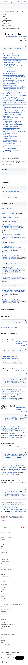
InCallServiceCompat (8, 59)
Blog (2, 546)
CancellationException (19, 394)
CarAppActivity (20, 87)
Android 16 (3, 589)
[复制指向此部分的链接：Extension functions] (18, 334)
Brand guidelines (15, 652)
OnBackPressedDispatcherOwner (11, 62)
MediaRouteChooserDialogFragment (12, 121)
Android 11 (3, 601)
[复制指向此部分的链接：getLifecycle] (10, 316)
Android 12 (3, 598)
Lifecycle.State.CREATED (10, 237)
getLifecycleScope (18, 212)
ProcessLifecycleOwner (9, 64)
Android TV (3, 581)
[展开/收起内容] (7, 15)
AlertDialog (21, 75)
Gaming (3, 554)
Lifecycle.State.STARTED (10, 280)
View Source (22, 38)
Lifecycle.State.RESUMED (10, 258)
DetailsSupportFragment (9, 92)
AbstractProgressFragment (10, 75)
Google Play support (5, 626)
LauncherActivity (21, 102)
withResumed (18, 247)
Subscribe (20, 658)
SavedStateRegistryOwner (10, 66)
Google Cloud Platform (6, 644)
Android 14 (3, 594)
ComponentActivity (16, 55)
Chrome (3, 640)
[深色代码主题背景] (26, 47)
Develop (13, 11)
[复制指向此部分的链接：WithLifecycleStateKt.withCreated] (10, 371)
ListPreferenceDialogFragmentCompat (13, 117)
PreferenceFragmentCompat (10, 143)
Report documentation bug (7, 624)
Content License (15, 517)
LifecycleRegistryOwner (20, 59)
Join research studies (6, 628)
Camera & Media (5, 561)
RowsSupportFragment (9, 147)
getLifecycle (6, 194)
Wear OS (3, 574)
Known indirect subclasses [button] (15, 112)
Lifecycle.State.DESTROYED (9, 398)
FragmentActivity (19, 99)
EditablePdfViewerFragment (10, 97)
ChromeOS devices (5, 576)
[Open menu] (2, 1)
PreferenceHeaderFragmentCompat (12, 145)
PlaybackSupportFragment (10, 140)
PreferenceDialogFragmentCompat (12, 141)
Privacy (2, 563)
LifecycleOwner (17, 48)
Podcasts (3, 548)
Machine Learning (5, 557)
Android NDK (4, 616)
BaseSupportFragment (9, 83)
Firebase (3, 642)
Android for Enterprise (6, 537)
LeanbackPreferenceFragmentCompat (13, 112)
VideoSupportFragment (9, 152)
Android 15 (3, 591)
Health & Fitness (4, 559)
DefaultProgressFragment (10, 90)
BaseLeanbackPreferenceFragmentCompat (14, 82)
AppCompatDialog (7, 80)
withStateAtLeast (19, 290)
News (2, 544)
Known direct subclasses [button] (15, 60)
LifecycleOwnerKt (7, 212)
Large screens (4, 572)
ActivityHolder (6, 55)
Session (23, 66)
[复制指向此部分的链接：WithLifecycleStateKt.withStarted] (12, 445)
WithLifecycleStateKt (8, 226)
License (7, 652)
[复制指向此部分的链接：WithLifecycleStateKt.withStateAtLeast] (14, 482)
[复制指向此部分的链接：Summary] (10, 182)
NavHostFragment (7, 135)
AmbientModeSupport (8, 76)
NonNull (11, 191)
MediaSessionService (8, 129)
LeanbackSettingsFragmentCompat (12, 114)
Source (2, 542)
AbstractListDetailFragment (10, 73)
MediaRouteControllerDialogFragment (13, 124)
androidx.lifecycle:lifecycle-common (18, 36)
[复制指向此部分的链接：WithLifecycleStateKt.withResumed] (11, 408)
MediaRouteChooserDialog (10, 123)
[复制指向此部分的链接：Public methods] (15, 310)
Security (3, 539)
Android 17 (3, 587)
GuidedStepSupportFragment (16, 100)
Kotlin (20, 42)
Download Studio (5, 613)
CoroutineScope (7, 216)
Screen (19, 66)
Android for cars (5, 579)
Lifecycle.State (15, 236)
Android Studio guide (6, 607)
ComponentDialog (7, 57)
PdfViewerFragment (8, 138)
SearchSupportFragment (9, 148)
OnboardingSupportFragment (10, 136)
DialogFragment (20, 92)
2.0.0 (26, 40)
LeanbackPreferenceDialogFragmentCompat (14, 111)
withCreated (18, 226)
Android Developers (5, 11)
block (6, 234)
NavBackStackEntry (17, 60)
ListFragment (6, 116)
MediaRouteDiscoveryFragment (11, 128)
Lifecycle (16, 158)
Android (3, 535)
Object (11, 224)
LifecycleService (7, 60)
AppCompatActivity (20, 76)
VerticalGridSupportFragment (10, 150)
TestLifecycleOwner (8, 67)
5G (2, 566)
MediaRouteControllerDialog (10, 126)
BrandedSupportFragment (9, 85)
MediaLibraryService (8, 119)
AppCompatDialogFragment (10, 78)
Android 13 (3, 596)
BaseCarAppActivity (18, 80)
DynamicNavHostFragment (10, 94)
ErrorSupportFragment (9, 99)
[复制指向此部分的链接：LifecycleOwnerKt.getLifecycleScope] (12, 342)
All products (4, 647)
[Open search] (19, 2)
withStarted (18, 269)
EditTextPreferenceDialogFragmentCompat (14, 95)
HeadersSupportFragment (9, 102)
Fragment (15, 57)
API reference (6, 7)
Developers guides (5, 609)
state (4, 302)
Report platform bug (5, 622)
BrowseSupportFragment (9, 87)
